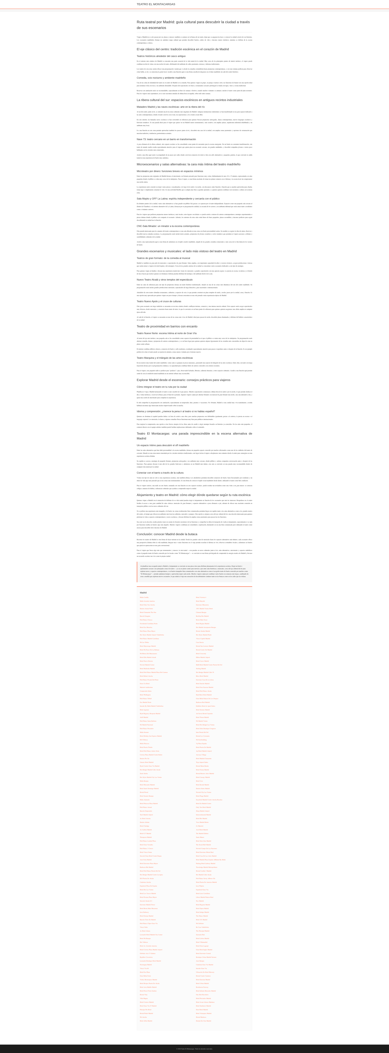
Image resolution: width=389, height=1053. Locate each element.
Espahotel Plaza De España (148, 886)
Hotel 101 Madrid (201, 920)
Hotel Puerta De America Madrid (206, 882)
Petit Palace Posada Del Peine (149, 680)
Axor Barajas (200, 961)
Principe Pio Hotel (145, 1010)
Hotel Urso (199, 781)
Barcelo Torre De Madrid (148, 920)
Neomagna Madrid (146, 965)
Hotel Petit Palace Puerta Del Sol (150, 871)
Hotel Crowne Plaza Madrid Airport (151, 950)
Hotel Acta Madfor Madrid (148, 987)
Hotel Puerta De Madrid (203, 747)
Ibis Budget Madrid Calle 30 (205, 672)
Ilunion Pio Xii (144, 758)
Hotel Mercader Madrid (147, 785)
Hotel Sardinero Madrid (203, 1006)
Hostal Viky (143, 995)
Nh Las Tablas (144, 642)
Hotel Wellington (145, 695)
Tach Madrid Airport (146, 815)
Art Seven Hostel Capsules (204, 713)
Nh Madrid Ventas (202, 721)
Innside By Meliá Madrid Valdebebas (151, 706)
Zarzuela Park (200, 935)
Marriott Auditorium (146, 687)
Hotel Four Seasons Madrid (204, 687)
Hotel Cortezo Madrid (147, 1002)
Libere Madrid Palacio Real (204, 897)
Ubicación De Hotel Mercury (205, 972)
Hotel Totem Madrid (202, 717)
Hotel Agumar (144, 710)
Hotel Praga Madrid (202, 796)
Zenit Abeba (144, 773)
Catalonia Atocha (145, 882)
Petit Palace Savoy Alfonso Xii (205, 878)
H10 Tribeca (144, 740)
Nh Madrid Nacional (146, 725)
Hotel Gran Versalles (146, 845)
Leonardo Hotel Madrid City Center (151, 935)
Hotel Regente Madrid (203, 905)
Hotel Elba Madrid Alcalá (148, 657)
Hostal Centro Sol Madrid (204, 650)
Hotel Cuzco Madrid (202, 661)
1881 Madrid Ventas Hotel (204, 608)
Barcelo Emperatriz (146, 811)
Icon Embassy (144, 912)
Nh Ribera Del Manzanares (148, 653)
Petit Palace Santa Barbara (148, 721)
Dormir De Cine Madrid (203, 1021)
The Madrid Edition (202, 833)
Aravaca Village (201, 755)
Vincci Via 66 (144, 968)
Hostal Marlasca (201, 1017)
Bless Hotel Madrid (202, 676)
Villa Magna (144, 998)
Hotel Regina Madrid (202, 623)
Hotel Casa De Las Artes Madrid (206, 856)
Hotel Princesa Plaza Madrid (149, 803)
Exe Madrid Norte (145, 702)
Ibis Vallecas (144, 942)
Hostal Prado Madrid (146, 1013)
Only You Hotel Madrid (203, 807)
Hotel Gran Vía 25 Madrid (148, 1006)
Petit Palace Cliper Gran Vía (149, 923)
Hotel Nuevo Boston (146, 661)
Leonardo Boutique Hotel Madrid (150, 961)
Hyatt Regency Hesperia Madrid (150, 713)
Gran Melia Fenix (145, 976)
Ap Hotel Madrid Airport (204, 751)
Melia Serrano (144, 732)
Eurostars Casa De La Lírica (205, 680)
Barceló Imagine (145, 616)
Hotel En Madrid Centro (203, 803)
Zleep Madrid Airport (202, 811)
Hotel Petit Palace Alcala (204, 691)
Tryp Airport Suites (202, 762)
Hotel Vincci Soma (146, 852)
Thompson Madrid (146, 837)
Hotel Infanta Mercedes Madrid (206, 991)
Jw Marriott (199, 826)
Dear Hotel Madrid (202, 1010)
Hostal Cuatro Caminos (203, 976)
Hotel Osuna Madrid (202, 770)
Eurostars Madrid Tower (147, 905)
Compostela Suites (146, 691)
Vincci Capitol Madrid (203, 638)
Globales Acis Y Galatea (147, 953)
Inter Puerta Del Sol (202, 732)
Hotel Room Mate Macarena (149, 908)
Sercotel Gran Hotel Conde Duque (151, 856)
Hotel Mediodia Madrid (147, 668)
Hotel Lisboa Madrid (202, 938)
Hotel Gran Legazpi (202, 946)
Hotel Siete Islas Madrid (203, 841)
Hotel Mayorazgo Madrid (148, 646)
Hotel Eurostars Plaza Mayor (149, 863)
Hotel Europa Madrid (146, 916)
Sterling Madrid (201, 668)
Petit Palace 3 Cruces (146, 848)
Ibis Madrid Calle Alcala (203, 875)
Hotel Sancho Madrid (202, 683)
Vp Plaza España (201, 743)
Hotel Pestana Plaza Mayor (148, 897)
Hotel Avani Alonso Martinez (205, 1002)
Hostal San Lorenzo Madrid (204, 646)
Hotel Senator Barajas (147, 796)
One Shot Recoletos (202, 995)
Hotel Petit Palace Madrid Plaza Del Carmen (154, 672)
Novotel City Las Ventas (203, 792)
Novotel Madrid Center (147, 665)
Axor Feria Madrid (146, 860)
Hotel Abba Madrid (146, 1021)
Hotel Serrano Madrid (203, 710)
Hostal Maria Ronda (202, 766)
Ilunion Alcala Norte (146, 608)
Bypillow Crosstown (146, 957)
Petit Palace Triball (146, 698)
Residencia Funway (202, 987)
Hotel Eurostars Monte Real (204, 852)
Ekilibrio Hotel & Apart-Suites (205, 706)
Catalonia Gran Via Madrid (204, 965)
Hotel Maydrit (200, 601)
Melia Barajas (144, 781)
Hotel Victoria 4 (201, 597)
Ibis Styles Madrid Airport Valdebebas (152, 635)
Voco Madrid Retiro (202, 822)
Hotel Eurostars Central (203, 953)
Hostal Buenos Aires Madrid (205, 773)
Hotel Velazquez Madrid (203, 1013)
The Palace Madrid (202, 916)
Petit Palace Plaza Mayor (147, 631)
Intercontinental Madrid (203, 815)
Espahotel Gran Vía (202, 890)
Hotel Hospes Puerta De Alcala (149, 983)
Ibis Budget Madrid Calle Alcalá (150, 770)
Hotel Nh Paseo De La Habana (149, 650)
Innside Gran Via (201, 968)
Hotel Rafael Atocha (146, 676)
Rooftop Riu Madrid (202, 616)
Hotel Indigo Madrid (202, 912)
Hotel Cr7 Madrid (145, 833)
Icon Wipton (200, 886)
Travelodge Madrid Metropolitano (206, 867)
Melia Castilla (144, 597)
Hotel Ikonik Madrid (202, 785)
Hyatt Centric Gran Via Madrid (149, 766)
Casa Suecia (200, 642)
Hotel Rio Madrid (201, 818)
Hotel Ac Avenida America (148, 946)
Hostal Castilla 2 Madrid (203, 871)
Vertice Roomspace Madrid (148, 980)
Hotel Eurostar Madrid (203, 980)
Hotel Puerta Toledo (146, 747)
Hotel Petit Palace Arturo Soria (149, 751)
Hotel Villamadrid (201, 942)
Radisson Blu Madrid (146, 867)
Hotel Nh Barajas (145, 938)
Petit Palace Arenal (146, 807)
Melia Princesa (144, 743)
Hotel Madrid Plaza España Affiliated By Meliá (210, 860)
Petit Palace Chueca (146, 620)
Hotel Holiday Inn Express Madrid (151, 736)
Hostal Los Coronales (203, 736)
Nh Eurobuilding (201, 740)
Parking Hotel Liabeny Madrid (205, 863)
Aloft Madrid (144, 717)
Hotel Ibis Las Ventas (146, 890)
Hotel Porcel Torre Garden (148, 991)
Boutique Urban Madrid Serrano (206, 957)
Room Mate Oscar (201, 620)
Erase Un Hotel (145, 683)
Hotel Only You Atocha (147, 605)
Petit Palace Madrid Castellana (149, 638)
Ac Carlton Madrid (146, 830)
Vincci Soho (144, 927)
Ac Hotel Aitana (145, 931)
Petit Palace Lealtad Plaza (148, 841)
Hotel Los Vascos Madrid (148, 893)
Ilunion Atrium (144, 822)
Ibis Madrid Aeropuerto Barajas (206, 627)
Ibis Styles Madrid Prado (204, 635)
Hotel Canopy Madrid (203, 777)
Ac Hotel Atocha (145, 818)
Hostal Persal (144, 792)
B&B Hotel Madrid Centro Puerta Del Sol (209, 665)
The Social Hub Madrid (203, 845)
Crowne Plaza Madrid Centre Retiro (151, 755)
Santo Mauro (200, 837)
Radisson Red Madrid (203, 702)
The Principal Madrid (202, 931)
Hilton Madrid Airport (203, 657)
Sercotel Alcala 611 (146, 901)
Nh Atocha (143, 1017)
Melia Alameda (145, 800)
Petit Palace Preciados (147, 728)
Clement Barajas (201, 612)
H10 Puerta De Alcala (147, 878)
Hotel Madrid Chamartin (203, 758)
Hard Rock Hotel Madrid (204, 695)
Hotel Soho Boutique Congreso (206, 728)
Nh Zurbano (200, 923)
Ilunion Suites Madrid (203, 788)
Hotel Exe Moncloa (146, 627)
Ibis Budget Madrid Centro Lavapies (151, 875)
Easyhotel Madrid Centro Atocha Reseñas (209, 800)
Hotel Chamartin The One (148, 612)
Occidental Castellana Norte (149, 623)
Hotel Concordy (201, 653)
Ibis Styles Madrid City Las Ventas (151, 777)
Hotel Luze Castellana (203, 893)
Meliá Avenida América (147, 601)
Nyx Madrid (200, 901)
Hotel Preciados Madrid (203, 998)
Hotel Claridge (144, 826)
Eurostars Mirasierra (202, 605)
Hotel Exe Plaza (145, 972)
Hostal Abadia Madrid (203, 631)
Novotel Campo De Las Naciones (206, 848)
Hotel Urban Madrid (202, 983)
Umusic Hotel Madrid (146, 762)
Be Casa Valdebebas (202, 927)
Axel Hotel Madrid (202, 830)
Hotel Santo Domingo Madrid (149, 788)
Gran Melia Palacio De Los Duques (207, 698)
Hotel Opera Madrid (202, 908)
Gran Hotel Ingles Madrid (204, 950)
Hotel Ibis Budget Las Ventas (205, 725)
